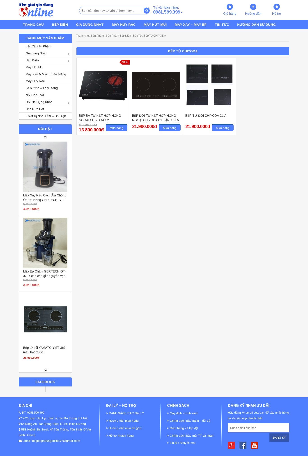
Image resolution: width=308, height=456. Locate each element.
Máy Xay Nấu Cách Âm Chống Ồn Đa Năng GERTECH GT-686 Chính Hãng (44, 199)
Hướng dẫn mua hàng (124, 420)
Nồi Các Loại (35, 95)
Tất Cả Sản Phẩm (38, 46)
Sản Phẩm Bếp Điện (118, 35)
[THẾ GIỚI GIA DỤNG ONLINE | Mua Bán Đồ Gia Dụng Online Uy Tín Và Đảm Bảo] (36, 10)
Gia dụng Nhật (90, 24)
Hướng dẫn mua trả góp (125, 428)
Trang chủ (82, 35)
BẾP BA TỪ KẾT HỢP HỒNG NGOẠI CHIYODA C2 (100, 118)
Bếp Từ (137, 35)
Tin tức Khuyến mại (182, 442)
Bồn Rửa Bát (35, 109)
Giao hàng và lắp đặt (184, 428)
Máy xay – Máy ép (191, 24)
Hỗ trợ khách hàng (121, 435)
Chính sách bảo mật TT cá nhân (191, 435)
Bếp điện (60, 24)
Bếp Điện (32, 60)
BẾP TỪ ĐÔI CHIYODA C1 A (205, 115)
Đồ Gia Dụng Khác (39, 102)
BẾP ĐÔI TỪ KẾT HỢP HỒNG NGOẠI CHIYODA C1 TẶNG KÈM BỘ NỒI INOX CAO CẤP (155, 118)
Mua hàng (116, 128)
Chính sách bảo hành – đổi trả (190, 420)
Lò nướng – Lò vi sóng (42, 88)
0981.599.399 (166, 11)
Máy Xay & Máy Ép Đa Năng (46, 74)
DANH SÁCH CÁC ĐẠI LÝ (126, 413)
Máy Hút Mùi (155, 24)
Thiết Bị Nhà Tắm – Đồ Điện (46, 116)
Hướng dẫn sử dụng (256, 24)
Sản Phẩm (97, 35)
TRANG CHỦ (33, 24)
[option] (45, 176)
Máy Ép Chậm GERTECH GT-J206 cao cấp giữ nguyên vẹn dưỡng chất (44, 275)
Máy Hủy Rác (124, 24)
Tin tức (222, 24)
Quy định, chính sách (184, 413)
